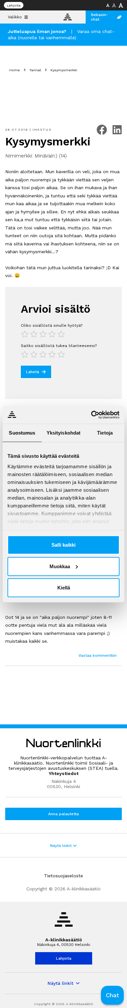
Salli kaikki (63, 545)
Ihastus (42, 129)
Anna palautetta (63, 814)
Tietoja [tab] (105, 433)
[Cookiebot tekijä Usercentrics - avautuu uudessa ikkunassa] (91, 414)
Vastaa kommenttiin (97, 655)
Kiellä (63, 587)
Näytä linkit (61, 845)
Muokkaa (59, 566)
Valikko (15, 17)
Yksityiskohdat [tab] (63, 433)
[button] (112, 995)
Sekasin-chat (99, 17)
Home (14, 70)
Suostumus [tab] (22, 433)
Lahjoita (14, 5)
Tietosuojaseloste (63, 875)
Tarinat (35, 70)
